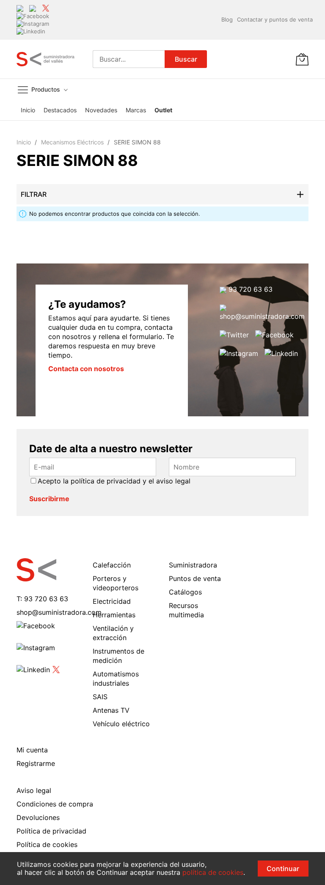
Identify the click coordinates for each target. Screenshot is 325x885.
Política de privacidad (51, 831)
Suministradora (193, 565)
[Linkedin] (31, 31)
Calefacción (112, 565)
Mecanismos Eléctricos (73, 142)
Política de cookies (47, 844)
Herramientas (114, 615)
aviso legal (173, 481)
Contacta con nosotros (86, 368)
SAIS (100, 696)
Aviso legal (34, 790)
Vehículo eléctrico (121, 723)
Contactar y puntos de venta (275, 19)
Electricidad (112, 601)
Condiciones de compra (55, 804)
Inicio (25, 142)
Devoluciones (38, 817)
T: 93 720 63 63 (42, 599)
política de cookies (212, 872)
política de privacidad (105, 481)
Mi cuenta (32, 750)
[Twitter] (46, 7)
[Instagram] (33, 23)
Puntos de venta (195, 578)
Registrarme (36, 763)
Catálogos (185, 592)
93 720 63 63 (249, 289)
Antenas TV (111, 710)
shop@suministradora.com (262, 316)
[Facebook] (33, 15)
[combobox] (129, 59)
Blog (227, 19)
